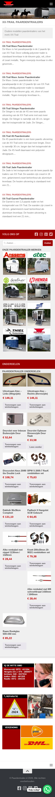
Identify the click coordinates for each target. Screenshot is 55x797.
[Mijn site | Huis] (10, 3)
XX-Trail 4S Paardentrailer (16, 136)
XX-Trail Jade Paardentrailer (17, 167)
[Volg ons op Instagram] (41, 234)
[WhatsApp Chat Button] (47, 789)
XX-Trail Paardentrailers (16, 42)
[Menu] (51, 4)
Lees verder (35, 447)
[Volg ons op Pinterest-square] (46, 234)
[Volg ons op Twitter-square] (51, 234)
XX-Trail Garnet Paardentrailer (18, 198)
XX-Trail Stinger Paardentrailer (18, 108)
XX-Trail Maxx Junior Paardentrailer (21, 77)
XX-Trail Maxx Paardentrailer (17, 46)
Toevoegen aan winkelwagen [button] (13, 406)
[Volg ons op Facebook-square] (36, 234)
